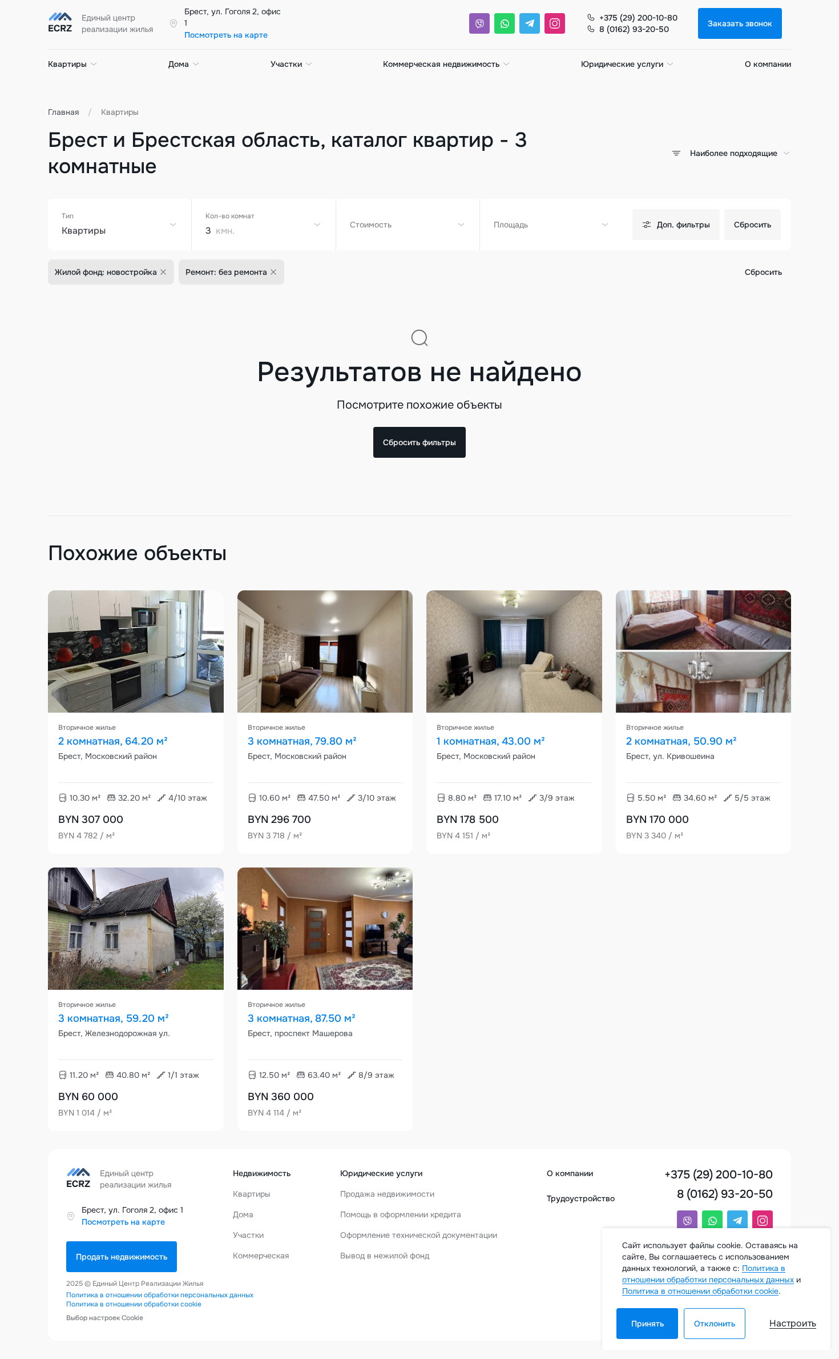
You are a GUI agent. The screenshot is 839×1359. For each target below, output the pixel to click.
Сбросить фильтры (419, 442)
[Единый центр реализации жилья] (104, 23)
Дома (178, 64)
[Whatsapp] (504, 23)
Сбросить (752, 224)
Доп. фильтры (683, 224)
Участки (286, 64)
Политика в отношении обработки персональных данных (159, 1295)
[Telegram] (529, 23)
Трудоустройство (581, 1198)
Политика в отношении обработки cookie (133, 1304)
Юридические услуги (622, 64)
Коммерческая (261, 1255)
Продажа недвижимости (387, 1194)
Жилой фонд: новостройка (106, 272)
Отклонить (714, 1323)
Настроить (792, 1323)
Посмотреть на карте (226, 35)
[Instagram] (554, 23)
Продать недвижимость (121, 1257)
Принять (647, 1323)
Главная (63, 112)
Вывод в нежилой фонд (384, 1255)
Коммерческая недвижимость (441, 64)
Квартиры (67, 64)
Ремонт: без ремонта (226, 272)
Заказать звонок (740, 23)
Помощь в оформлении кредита (400, 1214)
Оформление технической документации (418, 1235)
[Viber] (479, 23)
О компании (768, 64)
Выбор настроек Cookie (104, 1317)
